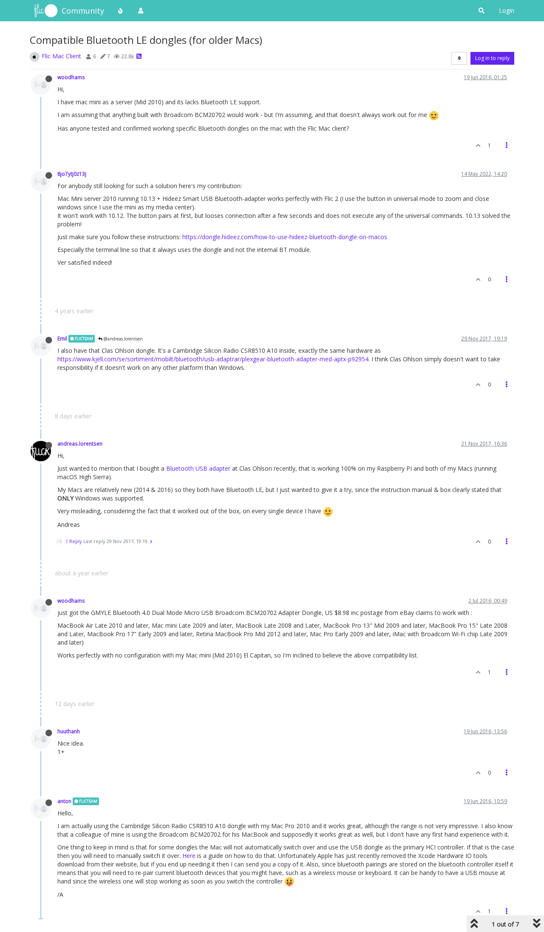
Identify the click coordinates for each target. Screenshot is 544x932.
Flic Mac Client (61, 56)
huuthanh (68, 731)
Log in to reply (492, 58)
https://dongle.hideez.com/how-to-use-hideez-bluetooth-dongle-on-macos (284, 237)
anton (64, 801)
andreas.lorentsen (79, 443)
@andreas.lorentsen (122, 339)
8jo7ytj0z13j (71, 173)
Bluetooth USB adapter (198, 468)
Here (189, 856)
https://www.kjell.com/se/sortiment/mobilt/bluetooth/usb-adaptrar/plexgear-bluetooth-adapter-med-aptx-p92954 (212, 359)
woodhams (71, 77)
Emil (62, 338)
